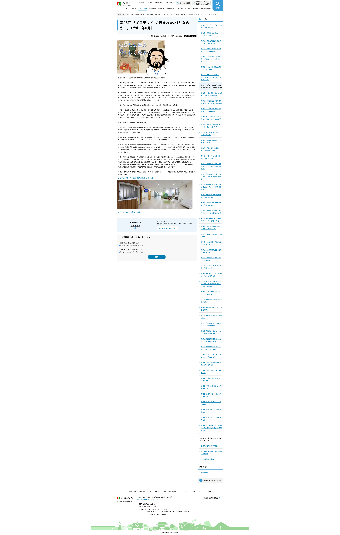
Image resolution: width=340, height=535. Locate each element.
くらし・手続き (131, 9)
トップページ (130, 14)
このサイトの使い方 (154, 491)
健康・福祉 (170, 9)
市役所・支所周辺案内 (211, 498)
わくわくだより (163, 14)
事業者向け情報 (206, 9)
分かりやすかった (125, 245)
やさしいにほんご (170, 2)
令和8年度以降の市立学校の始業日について (211, 452)
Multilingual (158, 2)
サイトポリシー (184, 491)
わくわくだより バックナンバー (130, 212)
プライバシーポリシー (197, 491)
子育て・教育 (142, 9)
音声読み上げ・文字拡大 (145, 2)
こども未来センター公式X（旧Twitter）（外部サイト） (137, 178)
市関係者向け (142, 491)
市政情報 (195, 9)
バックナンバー (174, 14)
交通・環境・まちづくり (157, 9)
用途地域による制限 (207, 459)
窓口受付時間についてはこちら (148, 500)
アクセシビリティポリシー (170, 491)
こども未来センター (151, 14)
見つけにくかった (138, 252)
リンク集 (208, 491)
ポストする (191, 36)
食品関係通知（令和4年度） (210, 446)
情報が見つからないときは (212, 480)
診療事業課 (135, 225)
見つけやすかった (125, 252)
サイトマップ (132, 491)
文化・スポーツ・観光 (183, 9)
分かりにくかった (138, 245)
